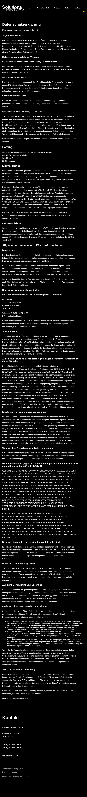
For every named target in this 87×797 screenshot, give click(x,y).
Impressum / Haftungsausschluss (15, 776)
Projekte (57, 8)
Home (30, 8)
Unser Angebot (43, 8)
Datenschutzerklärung (11, 772)
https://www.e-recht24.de (18, 698)
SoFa (67, 8)
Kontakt (77, 8)
